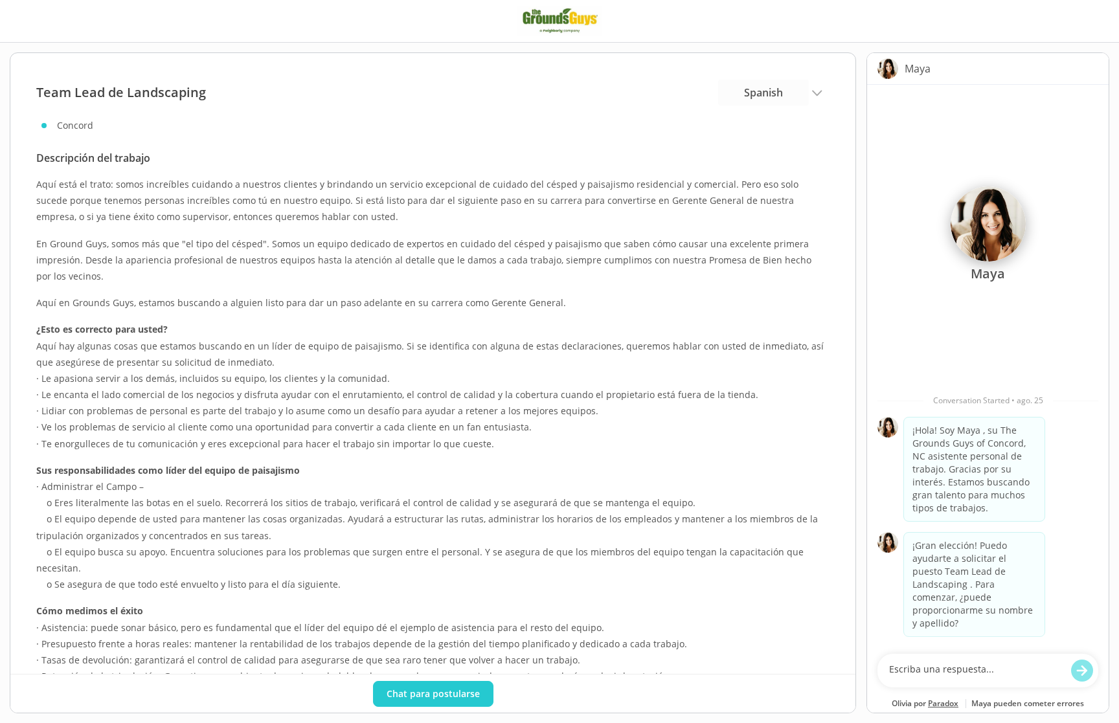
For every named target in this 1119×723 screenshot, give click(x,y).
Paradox (943, 703)
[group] (988, 366)
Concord (75, 125)
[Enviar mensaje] (1082, 671)
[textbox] (975, 670)
